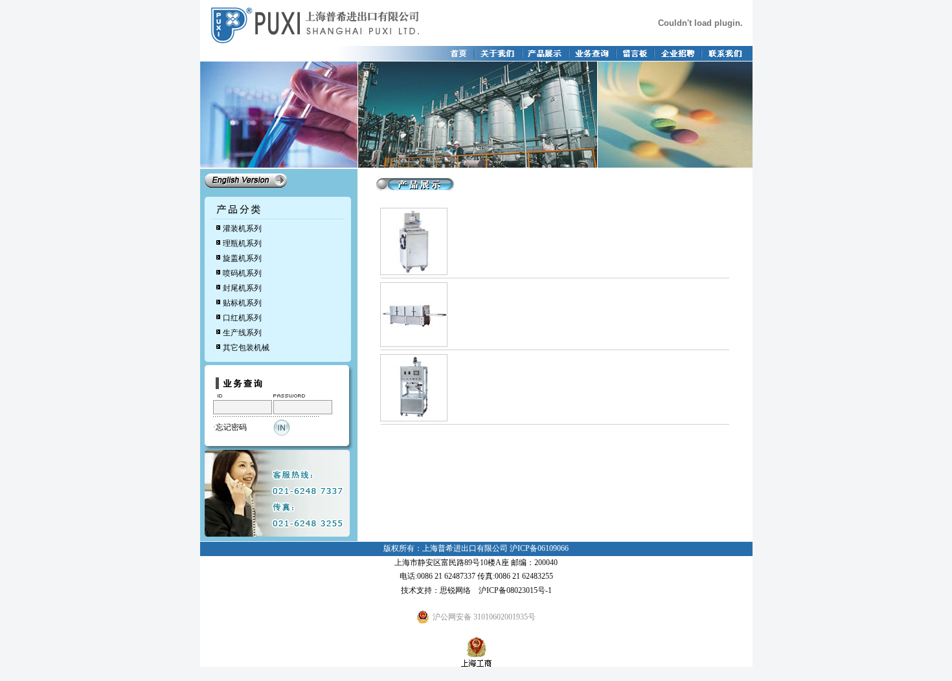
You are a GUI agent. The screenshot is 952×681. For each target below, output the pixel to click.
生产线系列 (242, 332)
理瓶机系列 (242, 243)
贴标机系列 (242, 302)
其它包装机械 (246, 347)
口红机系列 (242, 317)
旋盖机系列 (242, 258)
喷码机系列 (242, 273)
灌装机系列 (242, 228)
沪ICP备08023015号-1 (515, 590)
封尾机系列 (242, 288)
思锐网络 (455, 590)
